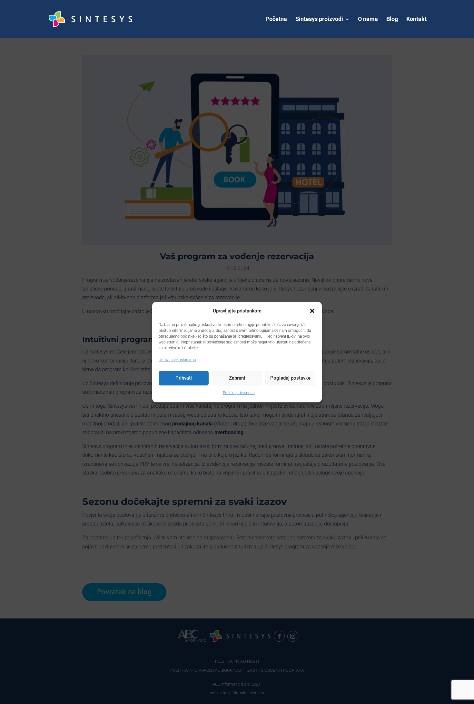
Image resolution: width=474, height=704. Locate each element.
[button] (312, 311)
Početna (276, 19)
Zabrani (237, 378)
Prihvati (183, 378)
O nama (368, 19)
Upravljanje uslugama (177, 360)
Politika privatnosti (239, 393)
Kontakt (416, 19)
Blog (392, 19)
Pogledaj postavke (290, 378)
